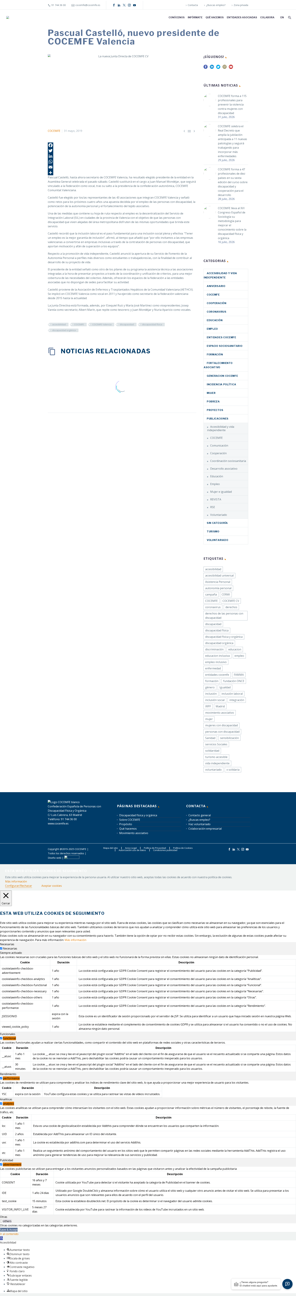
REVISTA (215, 499)
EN (282, 17)
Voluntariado (218, 515)
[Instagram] (129, 5)
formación (211, 681)
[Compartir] (122, 172)
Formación (215, 354)
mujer (209, 719)
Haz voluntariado (199, 824)
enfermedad (213, 668)
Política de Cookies (183, 848)
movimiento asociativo (219, 713)
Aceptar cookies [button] (51, 886)
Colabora (267, 17)
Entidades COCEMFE (221, 337)
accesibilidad (59, 324)
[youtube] (231, 68)
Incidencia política (221, 384)
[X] (124, 5)
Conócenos (177, 17)
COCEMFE (54, 131)
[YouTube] (134, 5)
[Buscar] (289, 17)
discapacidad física (152, 324)
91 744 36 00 (58, 5)
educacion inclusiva (217, 656)
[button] (1, 1238)
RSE (212, 507)
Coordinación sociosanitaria (228, 461)
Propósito (125, 824)
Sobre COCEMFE (129, 820)
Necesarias (10, 948)
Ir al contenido (9, 1234)
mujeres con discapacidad (221, 725)
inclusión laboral (232, 694)
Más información (16, 881)
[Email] (122, 167)
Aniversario (216, 286)
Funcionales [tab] (7, 1034)
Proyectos (215, 410)
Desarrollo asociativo (223, 468)
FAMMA (239, 675)
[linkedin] (212, 68)
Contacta (193, 5)
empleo (239, 656)
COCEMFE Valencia (102, 324)
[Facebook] (113, 5)
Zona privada (241, 5)
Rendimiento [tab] (8, 1074)
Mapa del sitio (110, 848)
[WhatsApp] (122, 161)
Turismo (213, 531)
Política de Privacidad (155, 848)
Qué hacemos (215, 17)
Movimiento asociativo (133, 833)
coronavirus (216, 311)
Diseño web (54, 858)
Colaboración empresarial (205, 828)
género (210, 687)
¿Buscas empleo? (215, 5)
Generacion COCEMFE (222, 375)
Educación (215, 320)
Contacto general (199, 815)
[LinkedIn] (119, 5)
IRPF (208, 706)
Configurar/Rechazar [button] (18, 886)
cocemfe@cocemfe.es (87, 5)
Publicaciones (218, 418)
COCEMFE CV (231, 601)
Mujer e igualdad (221, 492)
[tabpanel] (148, 993)
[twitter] (218, 68)
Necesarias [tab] (7, 944)
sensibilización (229, 738)
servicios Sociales (216, 744)
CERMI (226, 594)
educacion (234, 649)
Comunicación (219, 445)
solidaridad (212, 750)
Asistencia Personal (217, 582)
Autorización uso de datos (132, 850)
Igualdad (225, 687)
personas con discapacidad (222, 732)
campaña (211, 594)
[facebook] (206, 68)
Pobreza (213, 401)
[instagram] (225, 68)
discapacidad (127, 324)
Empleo (212, 328)
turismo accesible (216, 757)
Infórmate (195, 17)
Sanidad (210, 738)
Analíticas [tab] (6, 1099)
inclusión (211, 694)
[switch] (1, 1038)
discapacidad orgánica (64, 330)
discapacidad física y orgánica (224, 637)
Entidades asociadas (242, 17)
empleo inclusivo (216, 662)
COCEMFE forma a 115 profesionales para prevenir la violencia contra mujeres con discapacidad (232, 104)
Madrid (220, 706)
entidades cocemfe (217, 675)
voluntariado (213, 769)
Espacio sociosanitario (224, 345)
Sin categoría (217, 522)
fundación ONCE (233, 681)
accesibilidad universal (219, 575)
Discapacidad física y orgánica (138, 815)
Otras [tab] (3, 1217)
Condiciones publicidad (165, 850)
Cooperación (216, 303)
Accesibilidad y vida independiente (220, 428)
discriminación (214, 649)
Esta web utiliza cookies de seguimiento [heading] (46, 871)
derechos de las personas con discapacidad (224, 616)
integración (236, 700)
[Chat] (287, 1284)
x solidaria (232, 769)
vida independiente (217, 763)
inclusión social (215, 700)
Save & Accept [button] (9, 1230)
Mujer (211, 392)
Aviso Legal (131, 848)
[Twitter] (122, 150)
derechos (231, 607)
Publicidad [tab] (6, 1160)
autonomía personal (218, 588)
